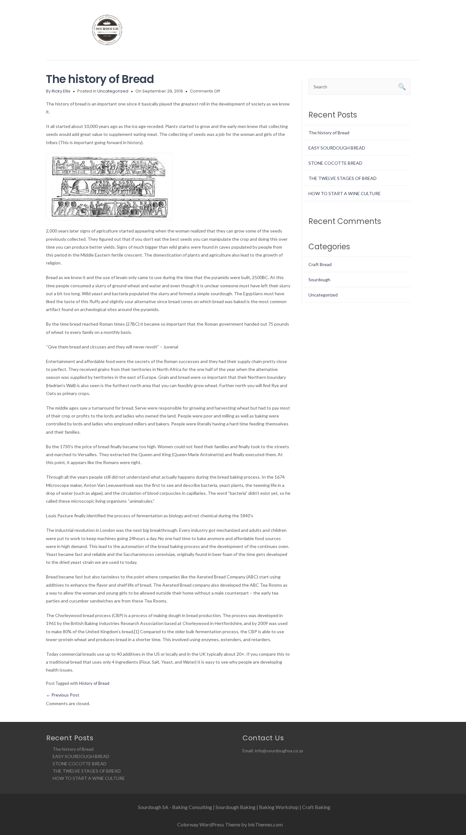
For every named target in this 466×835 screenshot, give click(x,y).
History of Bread (94, 683)
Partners (353, 30)
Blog (380, 30)
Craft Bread (320, 264)
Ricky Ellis (61, 91)
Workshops (316, 30)
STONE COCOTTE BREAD (335, 163)
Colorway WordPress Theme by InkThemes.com (230, 824)
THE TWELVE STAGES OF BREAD (342, 178)
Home (224, 30)
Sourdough (319, 279)
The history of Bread (100, 79)
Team (282, 30)
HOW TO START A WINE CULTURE (344, 193)
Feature (254, 30)
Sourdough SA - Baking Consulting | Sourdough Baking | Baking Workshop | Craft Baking (234, 807)
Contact (408, 30)
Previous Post (62, 695)
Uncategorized (112, 91)
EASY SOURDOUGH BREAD (336, 147)
